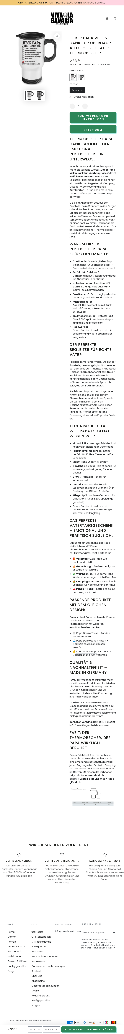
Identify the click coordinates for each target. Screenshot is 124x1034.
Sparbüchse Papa (86, 651)
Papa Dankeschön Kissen (91, 640)
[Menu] (9, 18)
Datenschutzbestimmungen (48, 966)
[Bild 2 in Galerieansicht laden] (39, 95)
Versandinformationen (44, 956)
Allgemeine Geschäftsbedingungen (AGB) (45, 986)
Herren (12, 941)
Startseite (37, 932)
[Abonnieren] (114, 932)
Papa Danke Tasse (87, 633)
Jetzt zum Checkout (93, 130)
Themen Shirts (16, 946)
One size (78, 91)
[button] (99, 18)
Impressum (38, 961)
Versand (74, 64)
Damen (12, 936)
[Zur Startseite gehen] (62, 18)
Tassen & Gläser (17, 961)
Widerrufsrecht (40, 995)
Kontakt (36, 971)
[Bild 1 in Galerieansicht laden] (29, 95)
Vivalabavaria (21, 1020)
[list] (62, 868)
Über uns (36, 976)
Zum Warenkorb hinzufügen (89, 1029)
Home (11, 932)
